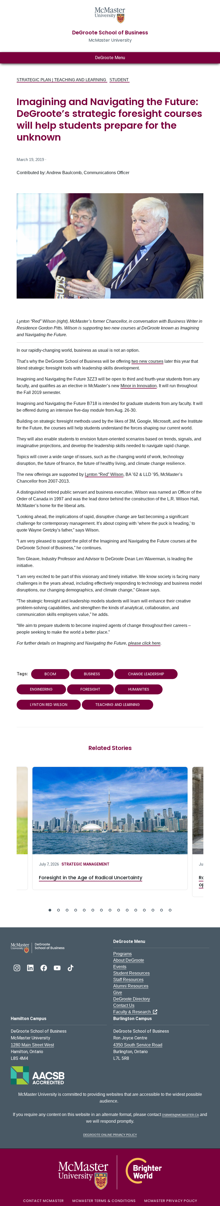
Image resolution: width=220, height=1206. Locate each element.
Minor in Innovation (138, 385)
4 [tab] (75, 910)
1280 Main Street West (32, 1045)
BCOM (50, 674)
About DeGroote (128, 960)
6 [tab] (92, 910)
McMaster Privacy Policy (170, 1200)
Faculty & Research (133, 1012)
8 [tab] (110, 910)
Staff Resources (128, 979)
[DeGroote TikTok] (70, 967)
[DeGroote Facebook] (44, 967)
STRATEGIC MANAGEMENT (85, 864)
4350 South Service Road (137, 1045)
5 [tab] (84, 910)
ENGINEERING (41, 689)
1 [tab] (50, 910)
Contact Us (123, 1005)
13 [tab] (153, 910)
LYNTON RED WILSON (48, 704)
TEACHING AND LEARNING (117, 704)
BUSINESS (92, 674)
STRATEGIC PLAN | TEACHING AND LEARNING (62, 79)
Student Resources (131, 973)
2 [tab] (58, 910)
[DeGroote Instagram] (17, 967)
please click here (144, 643)
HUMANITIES (138, 689)
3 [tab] (67, 910)
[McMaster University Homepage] (110, 14)
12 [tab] (144, 910)
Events (119, 966)
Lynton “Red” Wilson (104, 474)
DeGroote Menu (110, 57)
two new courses (147, 361)
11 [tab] (135, 910)
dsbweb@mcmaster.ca (180, 1114)
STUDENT (119, 79)
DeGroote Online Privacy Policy (110, 1134)
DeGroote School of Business (110, 32)
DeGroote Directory (131, 999)
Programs (122, 954)
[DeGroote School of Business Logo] (37, 947)
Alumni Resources (130, 986)
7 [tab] (101, 910)
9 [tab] (118, 910)
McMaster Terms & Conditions (104, 1200)
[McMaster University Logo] (110, 1172)
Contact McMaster (43, 1200)
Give (117, 992)
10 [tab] (127, 910)
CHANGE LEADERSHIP (146, 674)
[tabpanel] (110, 828)
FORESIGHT (90, 689)
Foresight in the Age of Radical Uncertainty (90, 877)
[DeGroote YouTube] (57, 967)
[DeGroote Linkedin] (31, 967)
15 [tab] (170, 910)
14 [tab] (161, 910)
